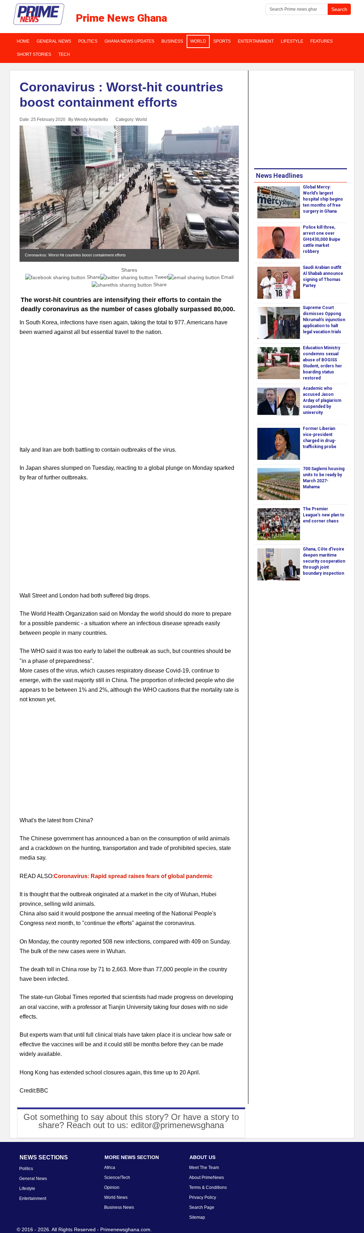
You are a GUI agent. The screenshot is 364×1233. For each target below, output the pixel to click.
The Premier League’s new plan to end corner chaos (323, 515)
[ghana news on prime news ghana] (39, 14)
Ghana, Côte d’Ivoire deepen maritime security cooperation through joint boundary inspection (324, 561)
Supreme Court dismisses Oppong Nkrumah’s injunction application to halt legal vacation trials (324, 319)
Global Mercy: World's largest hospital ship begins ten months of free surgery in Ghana (323, 199)
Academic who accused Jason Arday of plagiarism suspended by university (322, 400)
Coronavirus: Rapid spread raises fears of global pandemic (133, 876)
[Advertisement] (129, 395)
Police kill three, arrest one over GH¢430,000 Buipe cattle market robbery (321, 239)
